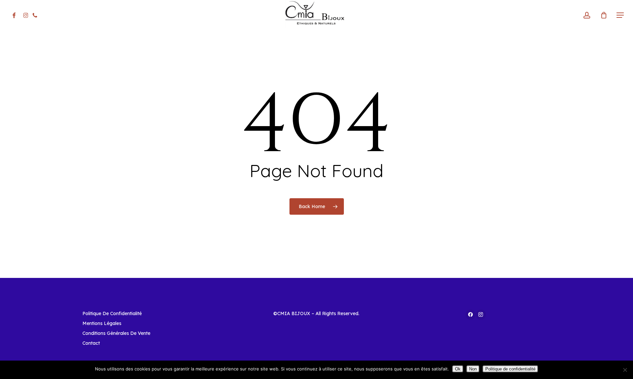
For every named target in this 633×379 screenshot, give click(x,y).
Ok (458, 368)
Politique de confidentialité (510, 368)
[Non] (624, 369)
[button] (620, 15)
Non (473, 368)
